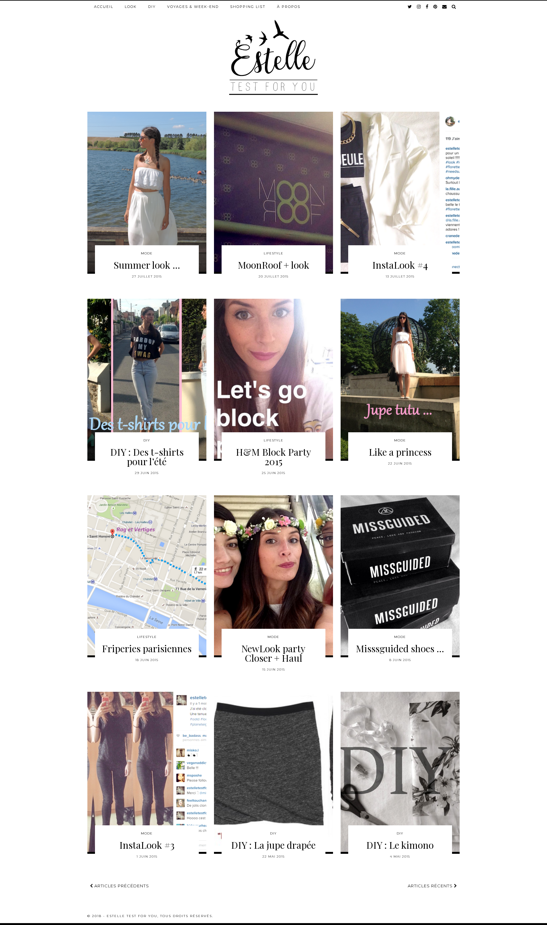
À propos (288, 6)
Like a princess (400, 452)
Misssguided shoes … (400, 648)
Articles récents (431, 885)
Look (131, 6)
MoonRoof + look (273, 265)
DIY (152, 6)
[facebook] (427, 7)
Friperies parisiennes (147, 648)
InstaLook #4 (400, 265)
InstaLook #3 (146, 845)
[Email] (444, 7)
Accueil (103, 6)
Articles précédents (121, 885)
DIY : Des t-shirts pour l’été (147, 457)
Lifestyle (273, 253)
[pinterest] (435, 7)
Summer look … (147, 265)
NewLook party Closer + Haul (273, 653)
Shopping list (248, 6)
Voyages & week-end (193, 6)
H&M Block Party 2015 (273, 457)
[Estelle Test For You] (273, 48)
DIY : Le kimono (400, 845)
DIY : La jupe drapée (273, 845)
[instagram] (419, 7)
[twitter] (410, 7)
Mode (147, 253)
